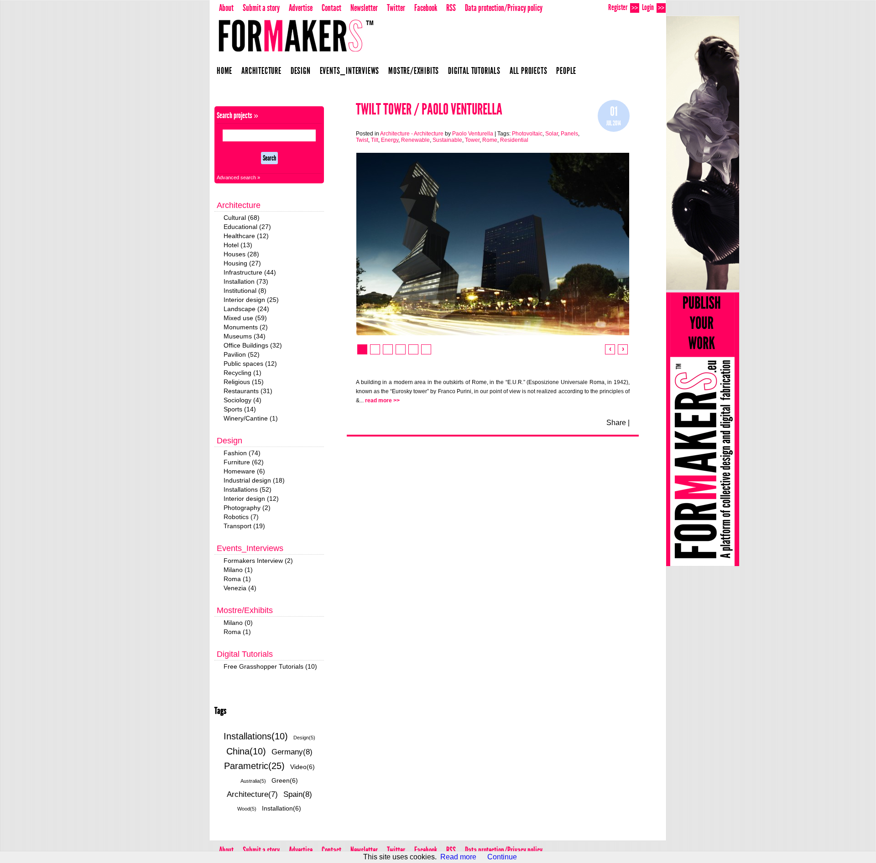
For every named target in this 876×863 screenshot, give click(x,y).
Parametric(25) (254, 766)
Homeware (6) (244, 471)
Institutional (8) (245, 290)
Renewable (415, 140)
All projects (529, 70)
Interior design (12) (251, 498)
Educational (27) (247, 226)
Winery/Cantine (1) (251, 418)
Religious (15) (244, 381)
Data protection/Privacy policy (503, 7)
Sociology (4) (242, 400)
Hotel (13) (238, 245)
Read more (458, 857)
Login (653, 7)
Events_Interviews (350, 70)
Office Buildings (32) (253, 345)
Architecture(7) (252, 794)
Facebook (425, 7)
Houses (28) (241, 254)
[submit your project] (702, 429)
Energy (389, 140)
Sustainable (447, 140)
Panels (569, 133)
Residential (514, 140)
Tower (472, 140)
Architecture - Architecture (411, 133)
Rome (489, 140)
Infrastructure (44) (250, 272)
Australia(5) (253, 781)
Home (224, 70)
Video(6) (302, 766)
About (226, 7)
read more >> (382, 400)
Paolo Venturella (472, 133)
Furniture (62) (244, 462)
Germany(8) (292, 752)
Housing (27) (242, 263)
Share (616, 422)
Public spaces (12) (250, 363)
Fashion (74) (242, 453)
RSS (451, 7)
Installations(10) (256, 736)
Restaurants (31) (248, 391)
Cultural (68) (242, 217)
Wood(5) (246, 808)
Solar (551, 133)
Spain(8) (297, 794)
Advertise (301, 7)
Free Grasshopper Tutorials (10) (270, 666)
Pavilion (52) (242, 354)
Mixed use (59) (245, 318)
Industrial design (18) (254, 480)
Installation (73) (246, 281)
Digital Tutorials (474, 70)
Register (623, 7)
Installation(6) (281, 808)
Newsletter (364, 7)
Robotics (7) (241, 516)
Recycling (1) (242, 372)
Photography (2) (247, 507)
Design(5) (304, 737)
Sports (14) (240, 409)
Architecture (261, 70)
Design (301, 70)
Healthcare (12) (246, 235)
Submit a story (261, 7)
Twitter (396, 7)
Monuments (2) (246, 327)
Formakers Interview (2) (258, 560)
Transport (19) (244, 526)
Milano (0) (238, 622)
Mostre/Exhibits (413, 70)
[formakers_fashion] (702, 153)
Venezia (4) (240, 588)
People (566, 70)
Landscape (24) (246, 308)
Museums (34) (245, 336)
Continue (502, 857)
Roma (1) (237, 578)
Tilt (374, 140)
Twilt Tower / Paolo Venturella (429, 109)
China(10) (246, 751)
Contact (331, 7)
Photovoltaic (527, 133)
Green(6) (284, 780)
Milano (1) (238, 569)
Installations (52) (247, 489)
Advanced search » (238, 177)
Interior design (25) (251, 299)
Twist (362, 140)
